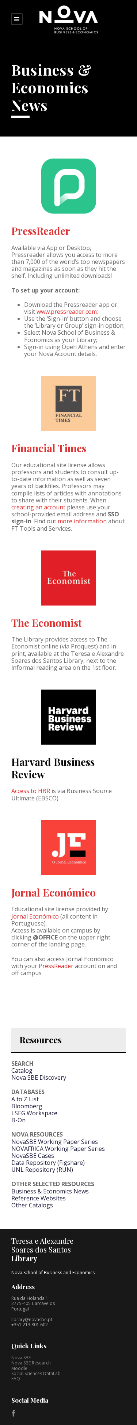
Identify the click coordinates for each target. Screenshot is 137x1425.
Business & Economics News (50, 1191)
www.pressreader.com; (67, 312)
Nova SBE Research (31, 1363)
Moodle (19, 1368)
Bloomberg (26, 1106)
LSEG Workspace (34, 1113)
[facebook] (13, 1413)
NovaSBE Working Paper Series (54, 1142)
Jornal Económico (53, 892)
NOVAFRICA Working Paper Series (58, 1149)
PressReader (40, 230)
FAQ (15, 1378)
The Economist (46, 622)
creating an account (38, 507)
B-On (18, 1120)
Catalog (22, 1070)
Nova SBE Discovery (38, 1077)
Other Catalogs (32, 1205)
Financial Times (48, 448)
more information (82, 521)
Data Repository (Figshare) (48, 1163)
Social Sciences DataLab (36, 1373)
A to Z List (25, 1099)
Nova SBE (21, 1358)
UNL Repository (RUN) (42, 1170)
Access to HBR (30, 791)
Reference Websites (38, 1198)
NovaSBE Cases (32, 1156)
